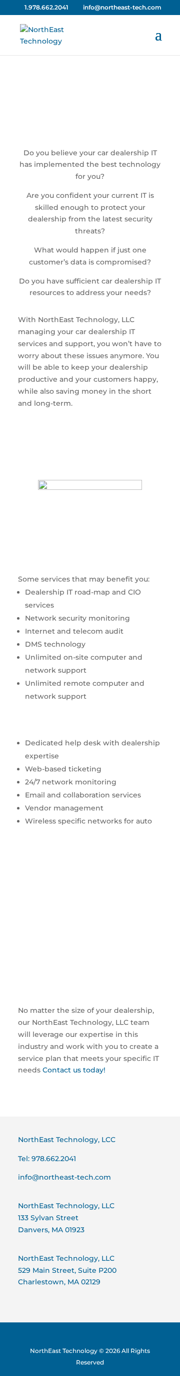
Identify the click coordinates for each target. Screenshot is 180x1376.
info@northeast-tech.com (64, 1177)
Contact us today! (74, 1069)
